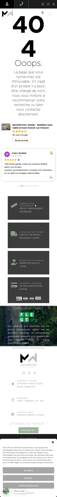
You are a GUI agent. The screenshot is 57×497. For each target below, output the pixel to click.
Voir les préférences (28, 485)
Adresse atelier (27, 381)
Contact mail (25, 412)
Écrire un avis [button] (21, 140)
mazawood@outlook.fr (30, 415)
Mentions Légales (27, 492)
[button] (52, 442)
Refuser (28, 478)
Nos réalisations (28, 438)
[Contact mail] (12, 414)
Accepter (28, 470)
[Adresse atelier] (12, 384)
